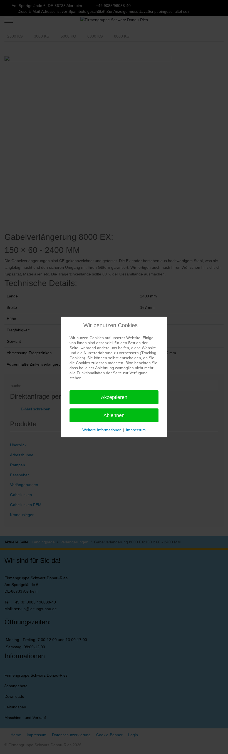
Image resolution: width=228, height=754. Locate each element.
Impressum (136, 430)
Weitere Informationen (102, 430)
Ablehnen (114, 415)
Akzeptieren (114, 397)
